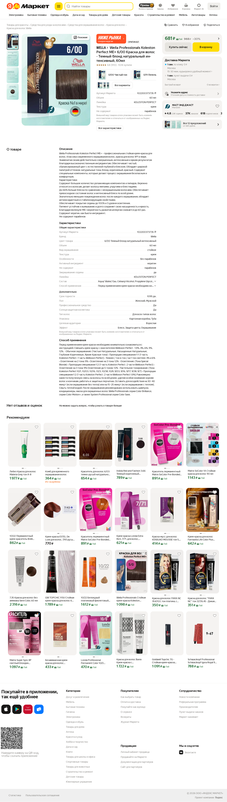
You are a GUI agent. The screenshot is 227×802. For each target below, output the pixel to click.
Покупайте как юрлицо (133, 707)
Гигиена (70, 712)
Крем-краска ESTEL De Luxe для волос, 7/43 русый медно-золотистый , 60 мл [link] (59, 538)
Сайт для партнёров (131, 767)
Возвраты (126, 717)
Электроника (73, 717)
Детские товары (75, 776)
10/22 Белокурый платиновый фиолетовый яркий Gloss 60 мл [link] (95, 599)
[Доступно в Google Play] (17, 713)
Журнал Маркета (130, 722)
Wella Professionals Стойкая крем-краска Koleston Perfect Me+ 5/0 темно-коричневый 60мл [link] (131, 599)
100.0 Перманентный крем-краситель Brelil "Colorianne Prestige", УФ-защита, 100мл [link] (23, 537)
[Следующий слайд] (85, 79)
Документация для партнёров (137, 762)
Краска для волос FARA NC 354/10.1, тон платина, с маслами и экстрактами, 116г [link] (166, 600)
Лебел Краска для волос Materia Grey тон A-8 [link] (23, 473)
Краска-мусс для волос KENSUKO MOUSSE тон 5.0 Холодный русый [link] (166, 538)
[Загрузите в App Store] (6, 713)
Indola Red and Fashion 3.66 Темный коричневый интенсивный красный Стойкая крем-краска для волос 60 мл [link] (131, 472)
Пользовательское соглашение (42, 795)
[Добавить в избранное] (36, 427)
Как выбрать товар (131, 697)
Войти (214, 6)
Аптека (70, 732)
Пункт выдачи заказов (191, 712)
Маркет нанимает (188, 717)
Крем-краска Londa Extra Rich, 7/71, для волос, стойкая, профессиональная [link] (129, 537)
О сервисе (126, 712)
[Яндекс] (219, 797)
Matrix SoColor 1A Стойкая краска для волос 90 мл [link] (201, 472)
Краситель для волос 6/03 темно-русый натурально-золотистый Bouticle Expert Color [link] (95, 473)
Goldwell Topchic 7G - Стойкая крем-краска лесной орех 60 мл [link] (163, 661)
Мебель (70, 702)
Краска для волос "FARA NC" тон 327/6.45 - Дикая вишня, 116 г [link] (201, 600)
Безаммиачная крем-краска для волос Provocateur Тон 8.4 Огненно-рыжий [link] (56, 662)
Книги (69, 751)
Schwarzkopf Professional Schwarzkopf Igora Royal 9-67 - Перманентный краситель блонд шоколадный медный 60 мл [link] (202, 661)
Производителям (188, 707)
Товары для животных (78, 766)
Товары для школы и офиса (80, 756)
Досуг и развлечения (77, 697)
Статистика (15, 795)
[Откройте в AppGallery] (28, 713)
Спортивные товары (77, 761)
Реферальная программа (192, 702)
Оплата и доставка (131, 702)
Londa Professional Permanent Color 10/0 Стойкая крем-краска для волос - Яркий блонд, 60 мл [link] (94, 662)
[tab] (16, 15)
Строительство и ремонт (79, 771)
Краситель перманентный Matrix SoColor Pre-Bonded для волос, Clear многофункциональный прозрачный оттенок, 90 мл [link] (166, 473)
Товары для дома (75, 727)
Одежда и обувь (75, 722)
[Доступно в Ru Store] (39, 713)
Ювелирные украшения (79, 781)
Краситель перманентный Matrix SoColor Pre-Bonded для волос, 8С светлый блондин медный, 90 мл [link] (95, 538)
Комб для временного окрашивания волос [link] (57, 473)
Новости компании (189, 697)
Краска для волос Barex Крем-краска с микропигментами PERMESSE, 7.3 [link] (129, 661)
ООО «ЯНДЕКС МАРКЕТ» (209, 793)
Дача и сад (71, 746)
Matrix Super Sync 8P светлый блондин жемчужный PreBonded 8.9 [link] (24, 662)
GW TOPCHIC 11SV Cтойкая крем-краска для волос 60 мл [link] (59, 599)
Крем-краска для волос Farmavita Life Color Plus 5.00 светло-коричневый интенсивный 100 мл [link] (201, 538)
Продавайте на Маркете (134, 757)
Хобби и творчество (77, 742)
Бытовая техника (75, 707)
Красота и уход (74, 737)
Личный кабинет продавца (135, 752)
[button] (111, 39)
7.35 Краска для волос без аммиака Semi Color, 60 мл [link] (24, 599)
